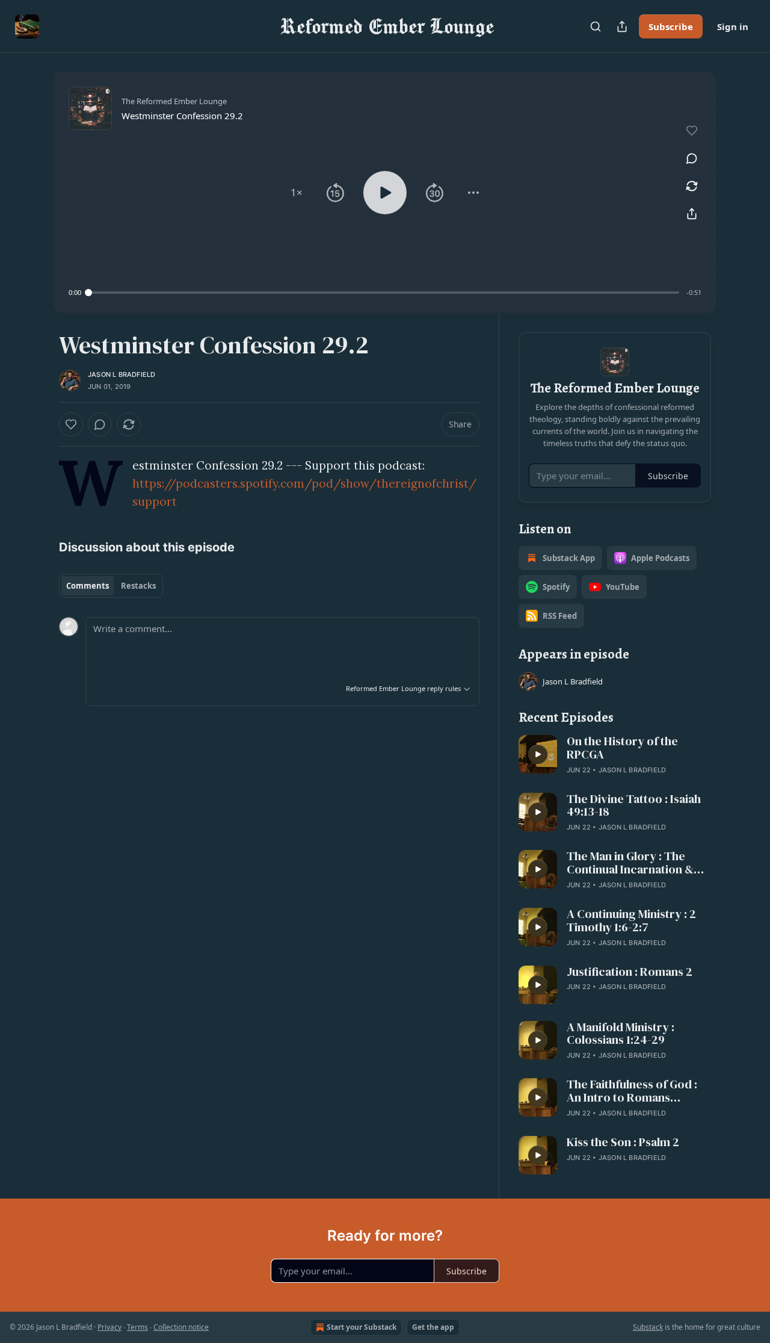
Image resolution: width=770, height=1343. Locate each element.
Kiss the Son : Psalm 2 (623, 1142)
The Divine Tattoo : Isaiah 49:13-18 (634, 806)
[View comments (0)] (691, 158)
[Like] (71, 424)
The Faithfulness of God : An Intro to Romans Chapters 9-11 (632, 1091)
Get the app (433, 1327)
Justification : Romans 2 (629, 972)
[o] (537, 754)
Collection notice (181, 1327)
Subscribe (670, 26)
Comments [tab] (87, 585)
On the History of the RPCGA (622, 748)
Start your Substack (361, 1327)
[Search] (596, 26)
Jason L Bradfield (121, 374)
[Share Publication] (622, 26)
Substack (648, 1327)
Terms (137, 1327)
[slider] (383, 293)
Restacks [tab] (138, 585)
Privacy (109, 1327)
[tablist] (111, 586)
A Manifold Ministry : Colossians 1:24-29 (620, 1034)
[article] (615, 755)
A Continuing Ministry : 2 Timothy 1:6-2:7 (631, 921)
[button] (297, 192)
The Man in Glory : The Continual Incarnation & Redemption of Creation (632, 863)
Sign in (732, 26)
